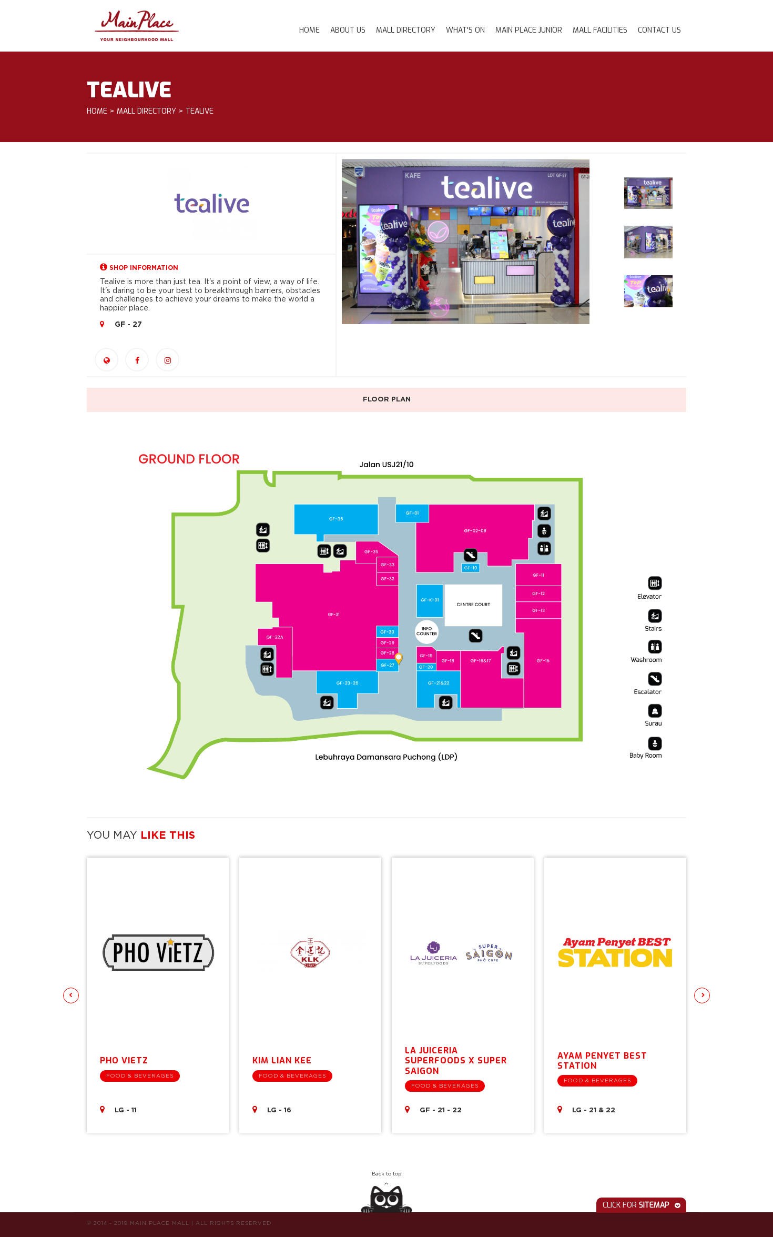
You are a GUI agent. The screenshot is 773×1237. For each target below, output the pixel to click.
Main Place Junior (528, 30)
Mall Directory (405, 30)
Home (309, 30)
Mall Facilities (600, 30)
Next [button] (702, 995)
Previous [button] (71, 995)
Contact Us (659, 30)
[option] (465, 241)
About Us (347, 30)
